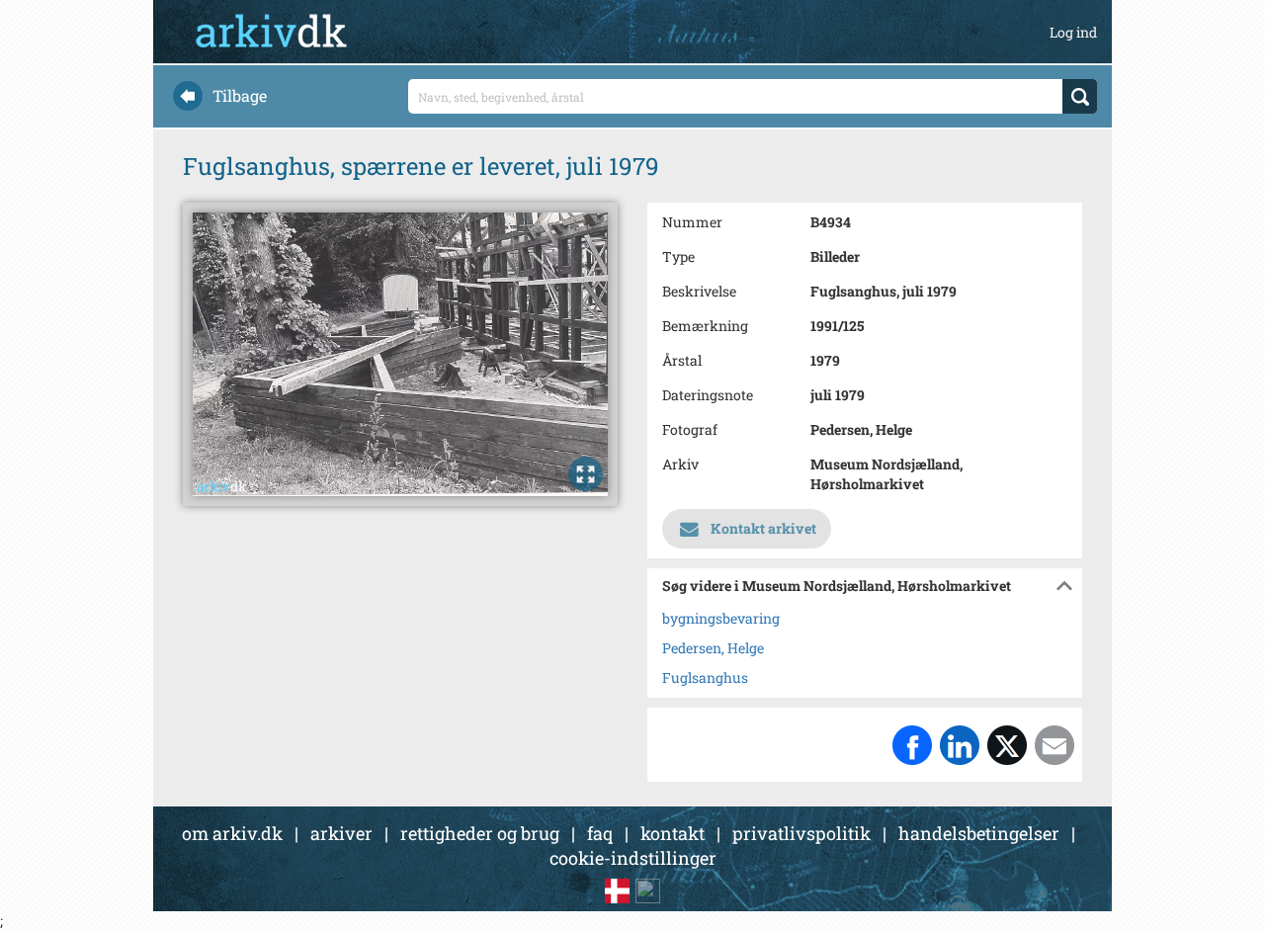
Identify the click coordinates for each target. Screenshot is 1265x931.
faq (600, 833)
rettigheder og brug (479, 833)
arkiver (341, 833)
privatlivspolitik (801, 833)
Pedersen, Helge (713, 647)
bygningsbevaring (721, 618)
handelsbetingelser (978, 833)
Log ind (1073, 32)
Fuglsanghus (705, 677)
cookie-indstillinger (633, 858)
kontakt (672, 833)
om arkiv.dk (232, 833)
